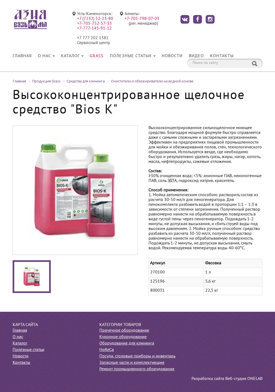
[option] (75, 190)
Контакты (222, 56)
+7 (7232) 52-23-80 (95, 19)
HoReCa (106, 350)
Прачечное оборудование (124, 330)
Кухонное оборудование (123, 337)
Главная (22, 56)
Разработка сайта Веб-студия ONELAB (226, 379)
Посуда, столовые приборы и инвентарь (137, 356)
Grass (97, 56)
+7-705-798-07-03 (142, 19)
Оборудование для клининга (126, 343)
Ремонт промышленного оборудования (136, 369)
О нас (45, 56)
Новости (172, 56)
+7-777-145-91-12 (94, 28)
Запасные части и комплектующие (131, 363)
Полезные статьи (131, 56)
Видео (196, 56)
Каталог (71, 56)
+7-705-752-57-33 (94, 23)
